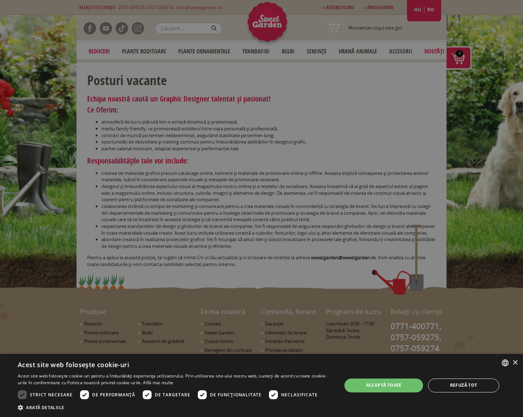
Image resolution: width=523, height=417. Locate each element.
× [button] (515, 362)
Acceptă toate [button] (384, 385)
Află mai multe (158, 383)
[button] (175, 407)
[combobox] (505, 362)
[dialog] (261, 385)
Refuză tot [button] (463, 385)
